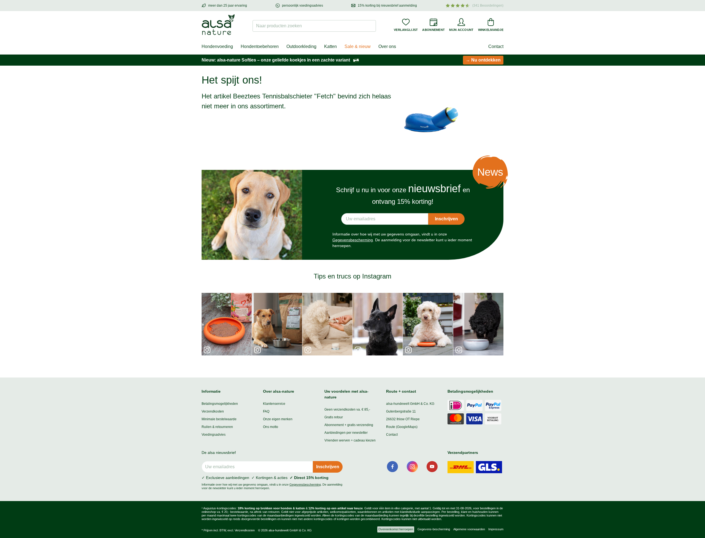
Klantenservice (274, 404)
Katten (330, 46)
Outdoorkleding (301, 46)
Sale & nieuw (358, 46)
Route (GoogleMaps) (401, 427)
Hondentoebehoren (260, 46)
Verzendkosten (213, 411)
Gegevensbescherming (352, 240)
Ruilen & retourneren (217, 427)
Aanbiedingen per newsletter (346, 433)
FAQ (266, 411)
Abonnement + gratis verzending (348, 425)
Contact (495, 46)
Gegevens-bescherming (433, 529)
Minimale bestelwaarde (219, 419)
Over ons (387, 46)
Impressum (495, 529)
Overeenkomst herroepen (395, 529)
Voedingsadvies (214, 435)
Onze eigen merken (277, 419)
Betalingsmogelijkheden (220, 404)
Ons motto (270, 427)
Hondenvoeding (217, 46)
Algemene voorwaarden (469, 529)
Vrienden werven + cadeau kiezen (350, 440)
